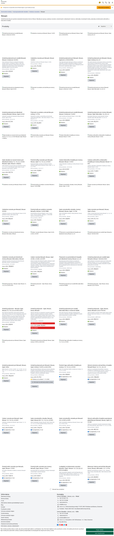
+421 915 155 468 (63, 500)
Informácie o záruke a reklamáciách (10, 526)
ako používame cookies (60, 529)
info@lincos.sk (63, 504)
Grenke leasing (5, 513)
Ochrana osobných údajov (7, 511)
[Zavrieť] (112, 7)
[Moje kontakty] (106, 2)
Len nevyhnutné (99, 533)
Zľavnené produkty (103, 7)
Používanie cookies (6, 509)
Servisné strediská (5, 521)
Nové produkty (5, 498)
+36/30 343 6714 (63, 515)
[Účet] (112, 2)
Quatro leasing (5, 517)
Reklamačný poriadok (6, 519)
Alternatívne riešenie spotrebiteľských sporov (12, 502)
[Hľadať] (102, 2)
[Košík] (109, 2)
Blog (2, 505)
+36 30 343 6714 (63, 502)
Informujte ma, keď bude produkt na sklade (43, 382)
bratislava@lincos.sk (64, 517)
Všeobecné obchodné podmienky (9, 524)
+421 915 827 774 (63, 498)
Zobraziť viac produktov (58, 489)
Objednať (6, 76)
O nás (2, 500)
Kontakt (3, 507)
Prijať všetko (99, 530)
